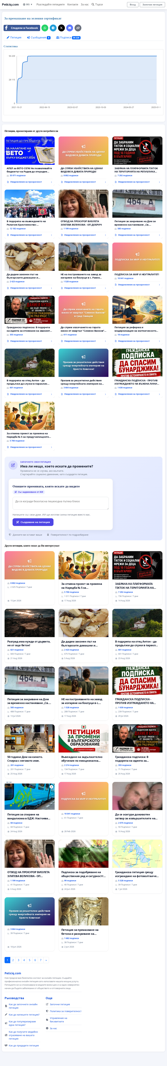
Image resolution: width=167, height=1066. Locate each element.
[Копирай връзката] (78, 28)
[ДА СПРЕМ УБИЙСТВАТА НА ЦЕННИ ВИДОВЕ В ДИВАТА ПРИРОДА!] (84, 161)
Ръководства (14, 998)
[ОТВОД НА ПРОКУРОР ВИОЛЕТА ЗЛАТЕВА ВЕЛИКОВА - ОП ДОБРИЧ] (84, 214)
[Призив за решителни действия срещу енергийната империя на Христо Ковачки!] (84, 373)
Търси (99, 4)
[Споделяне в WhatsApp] (44, 28)
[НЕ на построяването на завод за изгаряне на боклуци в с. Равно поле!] (84, 267)
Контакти (72, 4)
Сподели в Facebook (24, 28)
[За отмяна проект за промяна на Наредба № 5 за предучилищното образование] (30, 426)
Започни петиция (152, 4)
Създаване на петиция (35, 522)
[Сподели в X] (61, 28)
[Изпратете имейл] (69, 28)
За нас (85, 4)
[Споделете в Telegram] (53, 28)
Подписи (69, 37)
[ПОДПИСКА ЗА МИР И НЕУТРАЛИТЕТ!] (137, 265)
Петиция (15, 37)
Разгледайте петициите (51, 4)
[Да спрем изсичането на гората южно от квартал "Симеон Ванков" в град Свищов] (84, 320)
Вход (133, 4)
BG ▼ (29, 4)
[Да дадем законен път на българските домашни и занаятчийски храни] (30, 267)
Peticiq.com (10, 4)
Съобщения (39, 37)
